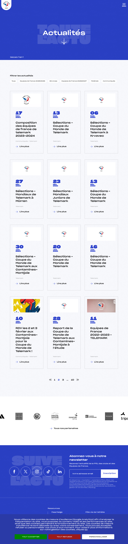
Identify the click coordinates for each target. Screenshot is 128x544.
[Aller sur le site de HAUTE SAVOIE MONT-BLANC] (55, 416)
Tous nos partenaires (66, 428)
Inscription (109, 473)
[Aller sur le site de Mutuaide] (109, 416)
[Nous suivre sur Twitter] (26, 472)
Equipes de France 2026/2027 (74, 81)
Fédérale (94, 81)
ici (94, 487)
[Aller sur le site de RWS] (37, 416)
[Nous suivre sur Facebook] (14, 472)
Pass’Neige (57, 512)
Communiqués (109, 81)
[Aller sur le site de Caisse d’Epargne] (91, 416)
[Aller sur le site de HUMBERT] (19, 416)
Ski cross (53, 81)
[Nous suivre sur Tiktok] (48, 472)
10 (72, 380)
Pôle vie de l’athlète (95, 512)
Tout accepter (30, 537)
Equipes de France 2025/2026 (32, 81)
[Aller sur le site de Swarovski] (73, 416)
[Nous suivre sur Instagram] (37, 472)
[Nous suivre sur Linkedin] (60, 472)
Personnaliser (98, 537)
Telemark (14, 57)
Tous (14, 81)
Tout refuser (64, 537)
